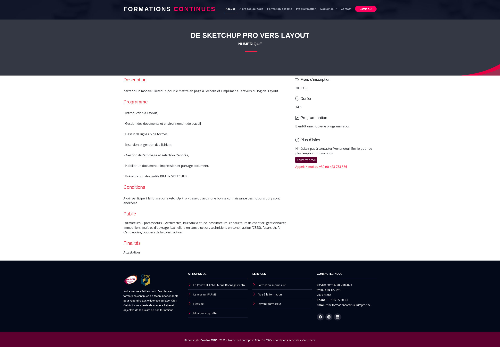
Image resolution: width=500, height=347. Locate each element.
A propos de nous (251, 8)
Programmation (306, 8)
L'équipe (198, 304)
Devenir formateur (269, 304)
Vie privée (310, 340)
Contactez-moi (306, 160)
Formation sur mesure (272, 285)
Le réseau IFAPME (204, 294)
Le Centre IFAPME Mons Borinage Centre (219, 285)
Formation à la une (279, 8)
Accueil (231, 8)
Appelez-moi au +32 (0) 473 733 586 (321, 167)
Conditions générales (287, 340)
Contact (346, 8)
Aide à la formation (270, 294)
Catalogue (366, 9)
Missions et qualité (205, 313)
